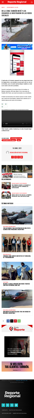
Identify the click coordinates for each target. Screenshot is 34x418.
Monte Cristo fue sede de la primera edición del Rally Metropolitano (21, 195)
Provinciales (7, 254)
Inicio (3, 7)
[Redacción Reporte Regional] (8, 152)
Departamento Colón (12, 7)
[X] (18, 157)
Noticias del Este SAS (21, 380)
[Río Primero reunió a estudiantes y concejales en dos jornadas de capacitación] (6, 185)
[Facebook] (12, 157)
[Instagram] (15, 157)
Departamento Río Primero (19, 183)
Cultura (5, 282)
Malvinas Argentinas (9, 226)
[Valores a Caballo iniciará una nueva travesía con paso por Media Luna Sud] (17, 271)
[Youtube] (21, 157)
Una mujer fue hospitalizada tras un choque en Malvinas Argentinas (16, 312)
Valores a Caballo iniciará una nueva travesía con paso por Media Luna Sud (16, 284)
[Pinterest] (15, 321)
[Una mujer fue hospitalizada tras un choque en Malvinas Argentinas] (17, 299)
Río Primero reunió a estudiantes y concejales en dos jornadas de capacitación (21, 186)
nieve (19, 140)
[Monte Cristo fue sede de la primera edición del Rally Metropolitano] (6, 195)
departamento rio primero (9, 140)
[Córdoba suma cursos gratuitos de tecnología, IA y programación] (17, 243)
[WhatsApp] (19, 321)
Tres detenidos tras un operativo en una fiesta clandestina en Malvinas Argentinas (17, 229)
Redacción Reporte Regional (19, 152)
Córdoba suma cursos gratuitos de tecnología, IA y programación (17, 256)
